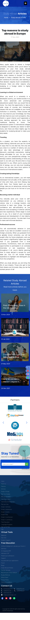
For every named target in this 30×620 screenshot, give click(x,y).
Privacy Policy (5, 580)
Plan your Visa (4, 504)
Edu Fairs (3, 537)
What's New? (4, 577)
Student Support (5, 540)
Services (3, 489)
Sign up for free (5, 527)
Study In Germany (5, 506)
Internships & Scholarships (8, 501)
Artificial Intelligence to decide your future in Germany (13, 547)
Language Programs (6, 524)
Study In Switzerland (6, 509)
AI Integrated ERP (6, 551)
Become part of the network (9, 572)
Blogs (2, 565)
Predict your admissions (7, 556)
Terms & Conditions (6, 582)
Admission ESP (5, 553)
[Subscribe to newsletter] (26, 464)
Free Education (5, 522)
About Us (3, 483)
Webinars (3, 535)
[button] (3, 422)
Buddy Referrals (5, 575)
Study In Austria (5, 512)
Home (6, 17)
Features (3, 486)
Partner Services (5, 570)
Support (3, 558)
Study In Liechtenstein (7, 517)
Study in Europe (5, 491)
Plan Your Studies (5, 494)
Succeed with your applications (9, 560)
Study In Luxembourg (6, 519)
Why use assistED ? (6, 496)
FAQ (2, 529)
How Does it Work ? (6, 499)
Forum (3, 563)
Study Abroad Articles (18, 17)
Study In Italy (4, 514)
